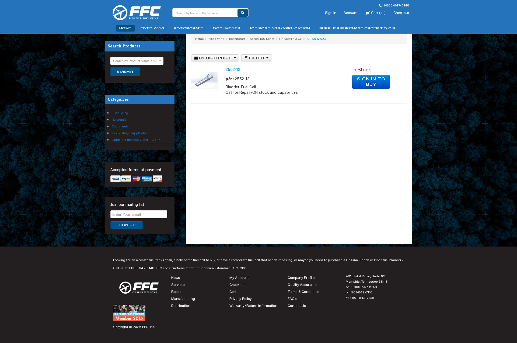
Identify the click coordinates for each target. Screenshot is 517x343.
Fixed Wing (153, 28)
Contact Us (297, 306)
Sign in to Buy (371, 82)
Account (351, 13)
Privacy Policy (240, 299)
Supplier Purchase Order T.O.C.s (357, 28)
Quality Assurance (302, 285)
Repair (176, 292)
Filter (257, 58)
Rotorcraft (189, 28)
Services (178, 285)
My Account (239, 278)
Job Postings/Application (279, 28)
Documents (226, 28)
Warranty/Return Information (253, 306)
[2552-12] (204, 80)
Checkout (401, 13)
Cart (378, 13)
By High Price (215, 58)
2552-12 (233, 69)
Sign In (330, 13)
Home (125, 28)
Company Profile (301, 278)
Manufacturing (183, 299)
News (175, 278)
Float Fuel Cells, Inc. (140, 13)
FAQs (292, 299)
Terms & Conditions (304, 292)
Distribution (180, 306)
